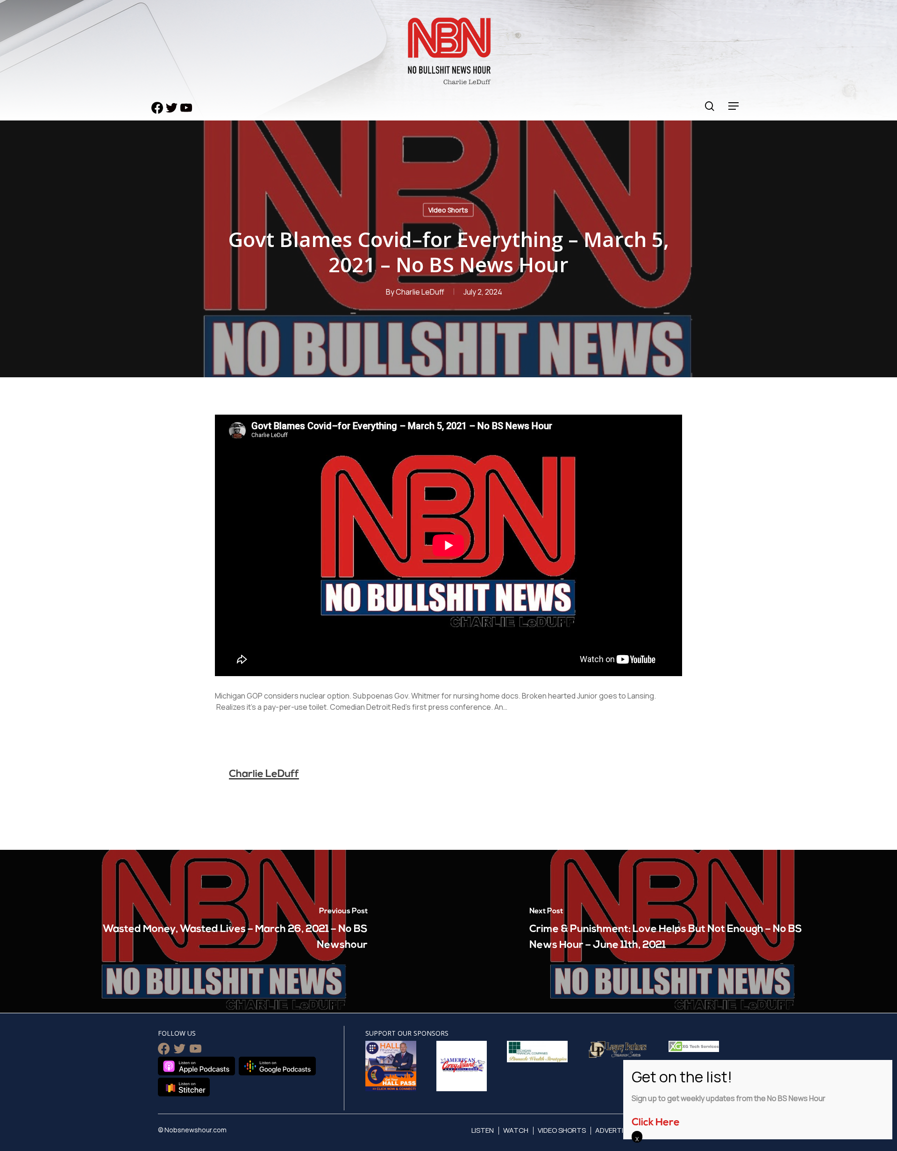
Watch (515, 1130)
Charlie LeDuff (420, 292)
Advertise (613, 1130)
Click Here (656, 1122)
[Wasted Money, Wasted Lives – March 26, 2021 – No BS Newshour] (224, 931)
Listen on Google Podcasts (277, 1066)
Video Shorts (448, 209)
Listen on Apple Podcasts (196, 1066)
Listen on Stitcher (184, 1087)
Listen (482, 1130)
